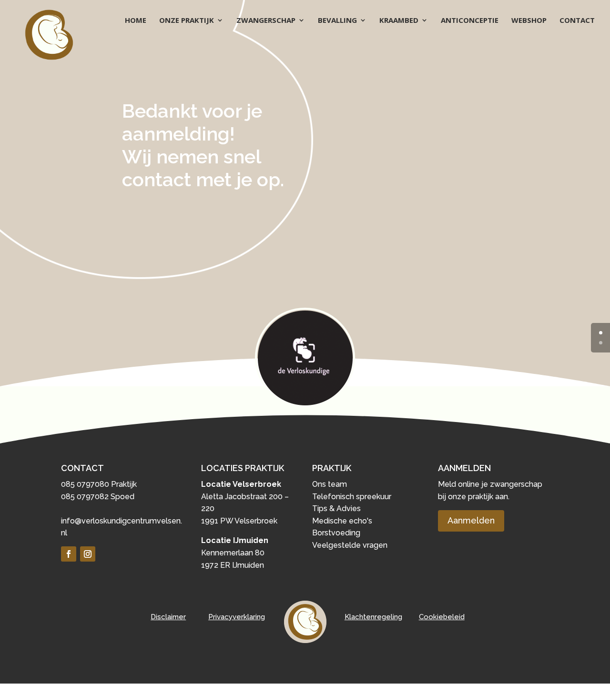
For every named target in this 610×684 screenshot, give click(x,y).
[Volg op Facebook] (68, 554)
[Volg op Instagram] (87, 554)
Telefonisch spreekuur (351, 496)
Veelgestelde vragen (349, 545)
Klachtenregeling (373, 617)
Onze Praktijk (186, 21)
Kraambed (398, 21)
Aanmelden (471, 520)
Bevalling (337, 21)
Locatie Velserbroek (241, 484)
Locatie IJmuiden (234, 540)
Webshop (529, 21)
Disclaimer (168, 617)
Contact (577, 21)
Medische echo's (342, 520)
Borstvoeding (336, 532)
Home (135, 21)
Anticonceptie (469, 21)
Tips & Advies (336, 508)
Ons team (329, 484)
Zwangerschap (265, 21)
